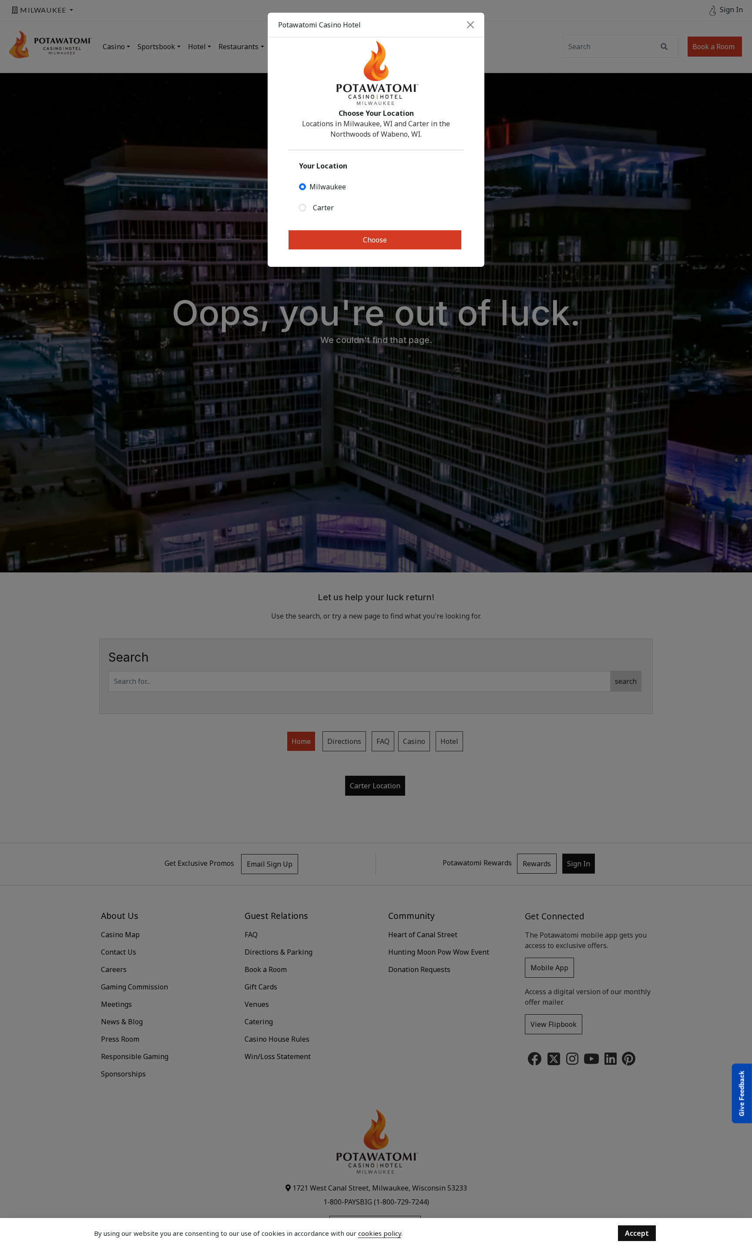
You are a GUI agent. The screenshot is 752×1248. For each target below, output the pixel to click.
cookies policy (379, 1233)
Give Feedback (741, 1093)
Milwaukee (327, 187)
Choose (375, 240)
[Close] (470, 25)
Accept (637, 1233)
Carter (323, 207)
